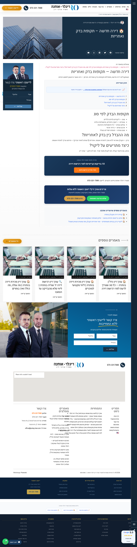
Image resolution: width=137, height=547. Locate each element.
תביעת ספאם (118, 495)
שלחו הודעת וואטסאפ (98, 198)
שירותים (118, 7)
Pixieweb (24, 473)
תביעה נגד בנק (118, 488)
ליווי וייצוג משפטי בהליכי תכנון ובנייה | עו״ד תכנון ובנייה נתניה (87, 433)
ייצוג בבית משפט (76, 526)
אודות (124, 7)
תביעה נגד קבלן (117, 484)
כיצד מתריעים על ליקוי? (116, 105)
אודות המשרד (114, 419)
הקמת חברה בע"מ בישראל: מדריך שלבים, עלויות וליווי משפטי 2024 (60, 428)
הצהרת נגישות (114, 427)
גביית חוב (78, 542)
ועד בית (106, 529)
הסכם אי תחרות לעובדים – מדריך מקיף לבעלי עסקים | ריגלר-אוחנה (60, 443)
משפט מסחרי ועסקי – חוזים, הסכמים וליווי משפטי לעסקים (87, 416)
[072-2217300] (122, 365)
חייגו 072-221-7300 (75, 198)
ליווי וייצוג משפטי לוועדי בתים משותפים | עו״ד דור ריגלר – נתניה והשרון (87, 430)
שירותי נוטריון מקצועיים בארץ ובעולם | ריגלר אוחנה (87, 427)
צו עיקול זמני (91, 488)
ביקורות (94, 7)
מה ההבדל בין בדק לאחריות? (114, 102)
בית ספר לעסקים (22, 539)
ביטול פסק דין (90, 491)
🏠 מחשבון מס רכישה (69, 510)
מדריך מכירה (23, 526)
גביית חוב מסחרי (63, 484)
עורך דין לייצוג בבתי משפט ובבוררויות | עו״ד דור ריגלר (87, 413)
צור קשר (101, 7)
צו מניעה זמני (90, 484)
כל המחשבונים (50, 523)
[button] (110, 52)
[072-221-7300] (26, 8)
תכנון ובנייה (105, 532)
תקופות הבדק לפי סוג (117, 99)
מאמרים (109, 7)
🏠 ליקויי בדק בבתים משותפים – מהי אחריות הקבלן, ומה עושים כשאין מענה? (96, 221)
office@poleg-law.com (33, 428)
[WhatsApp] (5, 542)
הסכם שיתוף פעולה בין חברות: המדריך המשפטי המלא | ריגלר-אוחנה (61, 462)
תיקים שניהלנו (23, 532)
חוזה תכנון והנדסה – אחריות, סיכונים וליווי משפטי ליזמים (87, 424)
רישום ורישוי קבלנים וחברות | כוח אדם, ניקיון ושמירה (87, 422)
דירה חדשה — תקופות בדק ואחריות (112, 96)
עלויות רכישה (50, 542)
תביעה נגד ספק (118, 491)
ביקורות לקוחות (114, 430)
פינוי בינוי (105, 523)
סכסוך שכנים (104, 535)
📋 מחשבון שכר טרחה (53, 510)
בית (128, 7)
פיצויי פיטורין (50, 539)
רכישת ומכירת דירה (105, 14)
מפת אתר (116, 424)
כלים (89, 7)
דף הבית (125, 14)
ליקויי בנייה (105, 526)
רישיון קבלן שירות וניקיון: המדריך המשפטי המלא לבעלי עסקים (59, 419)
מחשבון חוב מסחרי (62, 495)
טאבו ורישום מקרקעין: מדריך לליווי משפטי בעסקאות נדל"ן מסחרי (59, 452)
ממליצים (24, 535)
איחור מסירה (50, 532)
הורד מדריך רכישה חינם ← (86, 170)
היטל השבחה (50, 535)
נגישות (25, 542)
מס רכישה (51, 529)
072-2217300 (113, 365)
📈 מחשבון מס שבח (84, 510)
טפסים (85, 7)
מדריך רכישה (23, 523)
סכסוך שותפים (63, 488)
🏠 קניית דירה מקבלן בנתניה (114, 214)
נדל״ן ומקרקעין (117, 14)
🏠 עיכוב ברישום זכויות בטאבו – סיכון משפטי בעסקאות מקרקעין (101, 218)
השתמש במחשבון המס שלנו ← (92, 90)
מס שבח (52, 526)
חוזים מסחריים (77, 523)
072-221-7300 (36, 8)
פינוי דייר (92, 495)
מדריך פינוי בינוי (23, 529)
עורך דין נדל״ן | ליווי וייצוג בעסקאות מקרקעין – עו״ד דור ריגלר (87, 419)
